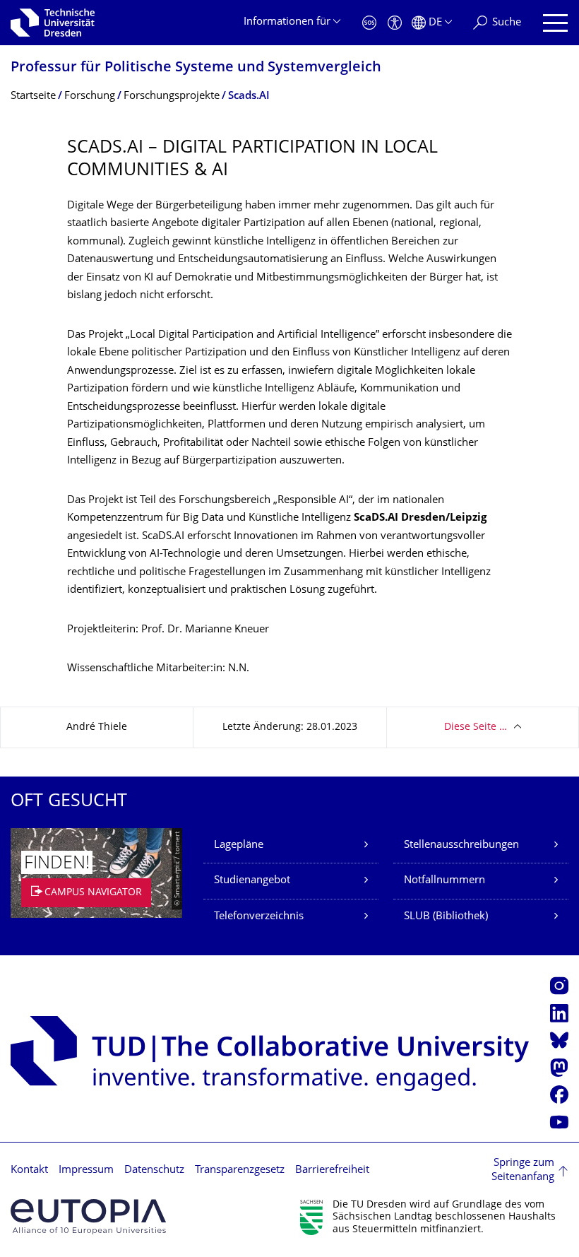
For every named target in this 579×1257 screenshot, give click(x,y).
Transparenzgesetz (240, 1170)
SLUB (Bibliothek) (446, 916)
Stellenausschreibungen (461, 845)
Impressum (86, 1170)
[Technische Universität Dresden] (53, 22)
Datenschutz (154, 1170)
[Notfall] (369, 23)
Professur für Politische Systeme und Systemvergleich (196, 68)
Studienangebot (252, 880)
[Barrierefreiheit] (394, 23)
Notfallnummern (444, 880)
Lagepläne (238, 845)
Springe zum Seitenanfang (522, 1170)
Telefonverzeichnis (259, 916)
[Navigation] (555, 22)
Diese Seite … (475, 727)
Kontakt (29, 1170)
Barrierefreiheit (332, 1170)
